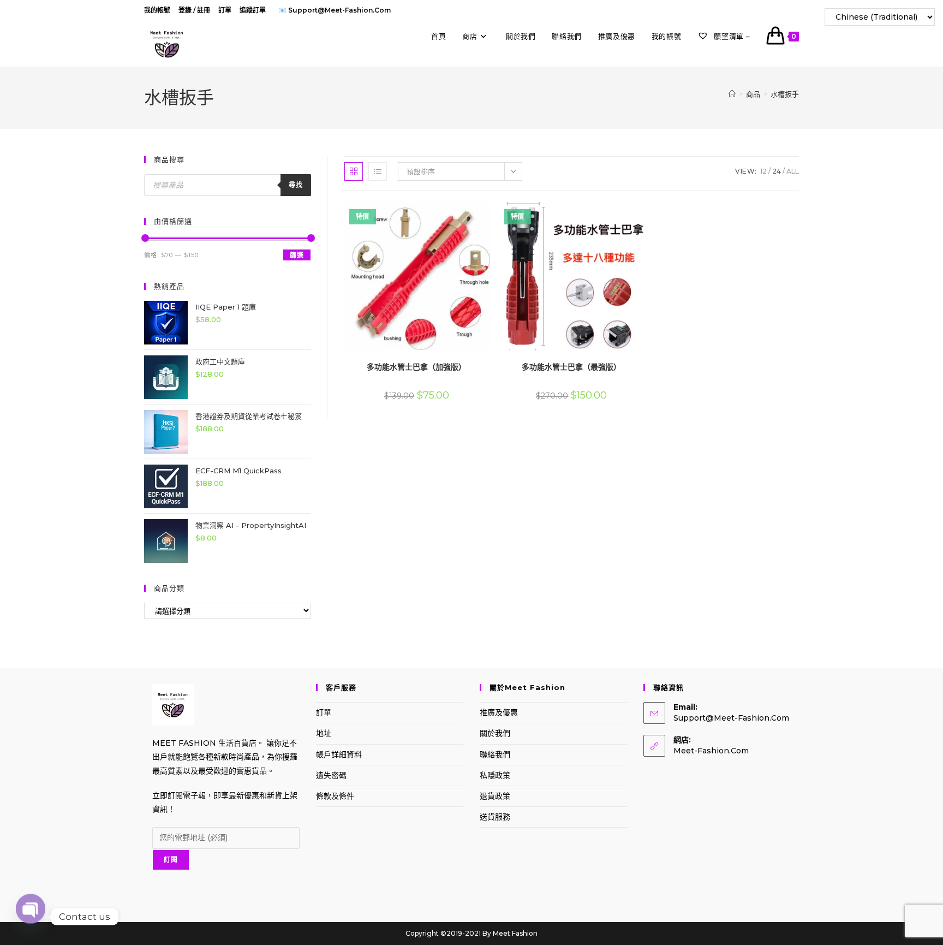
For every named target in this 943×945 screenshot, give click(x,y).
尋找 (296, 185)
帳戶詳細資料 (339, 754)
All (792, 171)
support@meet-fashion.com (731, 718)
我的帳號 (157, 10)
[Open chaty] (30, 916)
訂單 (224, 10)
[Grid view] (353, 171)
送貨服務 (495, 817)
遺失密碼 (331, 775)
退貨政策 (495, 796)
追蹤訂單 (253, 10)
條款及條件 (335, 796)
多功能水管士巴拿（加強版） (416, 367)
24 (776, 171)
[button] (458, 214)
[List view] (377, 171)
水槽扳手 (785, 94)
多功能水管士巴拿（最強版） (571, 367)
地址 (323, 733)
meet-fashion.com (711, 751)
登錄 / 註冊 (194, 10)
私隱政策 (495, 775)
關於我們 (495, 733)
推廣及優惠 (499, 712)
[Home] (732, 94)
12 (763, 171)
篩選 (297, 255)
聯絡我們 (495, 754)
